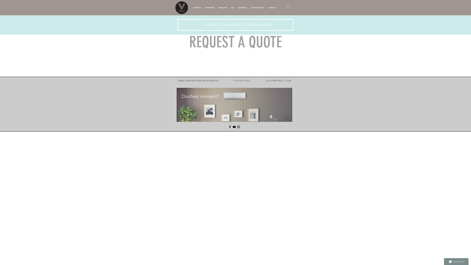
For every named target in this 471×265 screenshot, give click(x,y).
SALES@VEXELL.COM (278, 81)
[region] (234, 105)
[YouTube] (234, 127)
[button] (288, 7)
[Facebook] (230, 127)
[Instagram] (238, 127)
